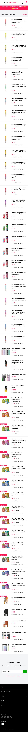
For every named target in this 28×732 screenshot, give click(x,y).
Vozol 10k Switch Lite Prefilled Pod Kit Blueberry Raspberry (18, 571)
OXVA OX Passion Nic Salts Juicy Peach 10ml (18, 261)
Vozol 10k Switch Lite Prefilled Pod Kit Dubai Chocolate (17, 557)
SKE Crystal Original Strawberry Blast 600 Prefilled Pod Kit (17, 72)
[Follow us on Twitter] (5, 717)
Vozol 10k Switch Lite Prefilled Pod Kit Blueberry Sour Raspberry (18, 585)
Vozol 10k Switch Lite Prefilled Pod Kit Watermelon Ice (17, 399)
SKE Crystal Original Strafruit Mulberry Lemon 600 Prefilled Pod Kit (18, 59)
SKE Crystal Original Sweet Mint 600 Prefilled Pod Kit (18, 33)
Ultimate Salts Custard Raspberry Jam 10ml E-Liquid (17, 362)
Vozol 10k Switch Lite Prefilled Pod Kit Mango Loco (17, 494)
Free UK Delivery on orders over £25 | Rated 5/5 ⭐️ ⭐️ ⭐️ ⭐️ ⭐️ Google (14, 7)
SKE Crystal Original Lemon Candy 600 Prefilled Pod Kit (18, 150)
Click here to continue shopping (14, 676)
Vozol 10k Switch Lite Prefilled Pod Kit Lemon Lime (19, 506)
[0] (25, 3)
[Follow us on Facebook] (2, 717)
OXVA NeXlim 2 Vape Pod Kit (18, 374)
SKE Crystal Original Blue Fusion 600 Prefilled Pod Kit (18, 325)
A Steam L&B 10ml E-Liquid (18, 621)
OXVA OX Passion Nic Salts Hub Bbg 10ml (18, 273)
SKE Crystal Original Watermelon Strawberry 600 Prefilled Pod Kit (19, 21)
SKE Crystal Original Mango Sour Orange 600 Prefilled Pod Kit (18, 112)
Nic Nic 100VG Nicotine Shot (18, 609)
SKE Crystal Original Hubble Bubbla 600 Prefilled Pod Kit (18, 188)
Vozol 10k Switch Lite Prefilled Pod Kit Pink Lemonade (17, 454)
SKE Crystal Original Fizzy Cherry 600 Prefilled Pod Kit (18, 299)
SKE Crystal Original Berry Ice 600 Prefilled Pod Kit (18, 337)
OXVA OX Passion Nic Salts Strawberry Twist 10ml (18, 213)
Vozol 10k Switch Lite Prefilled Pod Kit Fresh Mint (18, 531)
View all (24, 14)
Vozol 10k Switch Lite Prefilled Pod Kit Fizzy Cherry (17, 544)
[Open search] (19, 3)
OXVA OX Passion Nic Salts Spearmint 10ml (18, 225)
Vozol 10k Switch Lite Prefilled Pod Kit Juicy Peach (19, 519)
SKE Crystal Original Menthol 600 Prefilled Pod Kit (18, 99)
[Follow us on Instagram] (8, 717)
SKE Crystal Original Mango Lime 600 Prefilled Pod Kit (18, 125)
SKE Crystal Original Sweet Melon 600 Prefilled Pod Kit (18, 45)
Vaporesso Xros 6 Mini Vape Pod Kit (18, 645)
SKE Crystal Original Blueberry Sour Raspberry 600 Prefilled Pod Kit (18, 312)
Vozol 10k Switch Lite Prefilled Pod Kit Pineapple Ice (18, 468)
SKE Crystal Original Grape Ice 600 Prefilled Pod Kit (18, 200)
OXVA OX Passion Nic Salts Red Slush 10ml (18, 249)
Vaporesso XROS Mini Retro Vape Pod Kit (18, 349)
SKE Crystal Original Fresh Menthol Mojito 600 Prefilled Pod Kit (18, 286)
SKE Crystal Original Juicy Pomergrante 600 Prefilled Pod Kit (18, 176)
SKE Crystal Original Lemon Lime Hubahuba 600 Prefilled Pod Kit (18, 138)
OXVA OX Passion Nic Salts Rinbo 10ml (18, 237)
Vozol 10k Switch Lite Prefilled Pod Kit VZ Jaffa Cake (18, 413)
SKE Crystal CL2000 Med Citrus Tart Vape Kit (18, 598)
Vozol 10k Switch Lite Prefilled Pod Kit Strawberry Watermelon (18, 427)
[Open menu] (2, 2)
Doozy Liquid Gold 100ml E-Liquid (18, 386)
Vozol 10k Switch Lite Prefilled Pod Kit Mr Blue (17, 481)
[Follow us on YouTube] (11, 717)
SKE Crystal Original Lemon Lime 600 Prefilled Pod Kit (18, 163)
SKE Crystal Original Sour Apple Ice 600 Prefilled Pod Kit (18, 86)
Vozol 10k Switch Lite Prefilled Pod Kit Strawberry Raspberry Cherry (18, 440)
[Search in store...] (25, 671)
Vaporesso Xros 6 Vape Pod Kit (18, 633)
